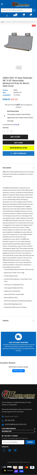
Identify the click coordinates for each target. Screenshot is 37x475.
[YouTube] (15, 450)
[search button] (34, 10)
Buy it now (18, 143)
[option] (18, 41)
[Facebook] (4, 450)
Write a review (18, 371)
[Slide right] (34, 345)
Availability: (7, 95)
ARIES (15, 90)
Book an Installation (18, 148)
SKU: (4, 92)
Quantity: (6, 127)
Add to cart (15, 137)
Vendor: (5, 90)
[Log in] (7, 15)
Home (2, 22)
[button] (15, 15)
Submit (30, 442)
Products (8, 22)
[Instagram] (9, 450)
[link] (18, 344)
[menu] (2, 4)
